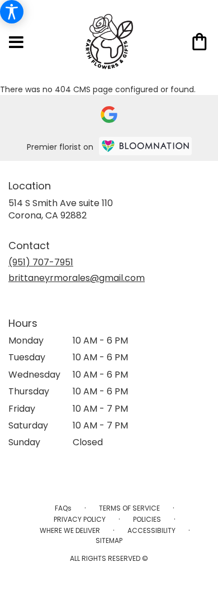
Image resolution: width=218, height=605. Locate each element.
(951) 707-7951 (40, 262)
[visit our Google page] (109, 114)
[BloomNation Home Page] (145, 146)
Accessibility (151, 530)
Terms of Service (129, 508)
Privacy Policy (80, 519)
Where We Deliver (70, 530)
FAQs (63, 508)
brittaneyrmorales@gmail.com (76, 277)
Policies (147, 519)
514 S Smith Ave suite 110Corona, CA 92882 (60, 209)
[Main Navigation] (16, 43)
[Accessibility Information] (11, 11)
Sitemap (109, 540)
